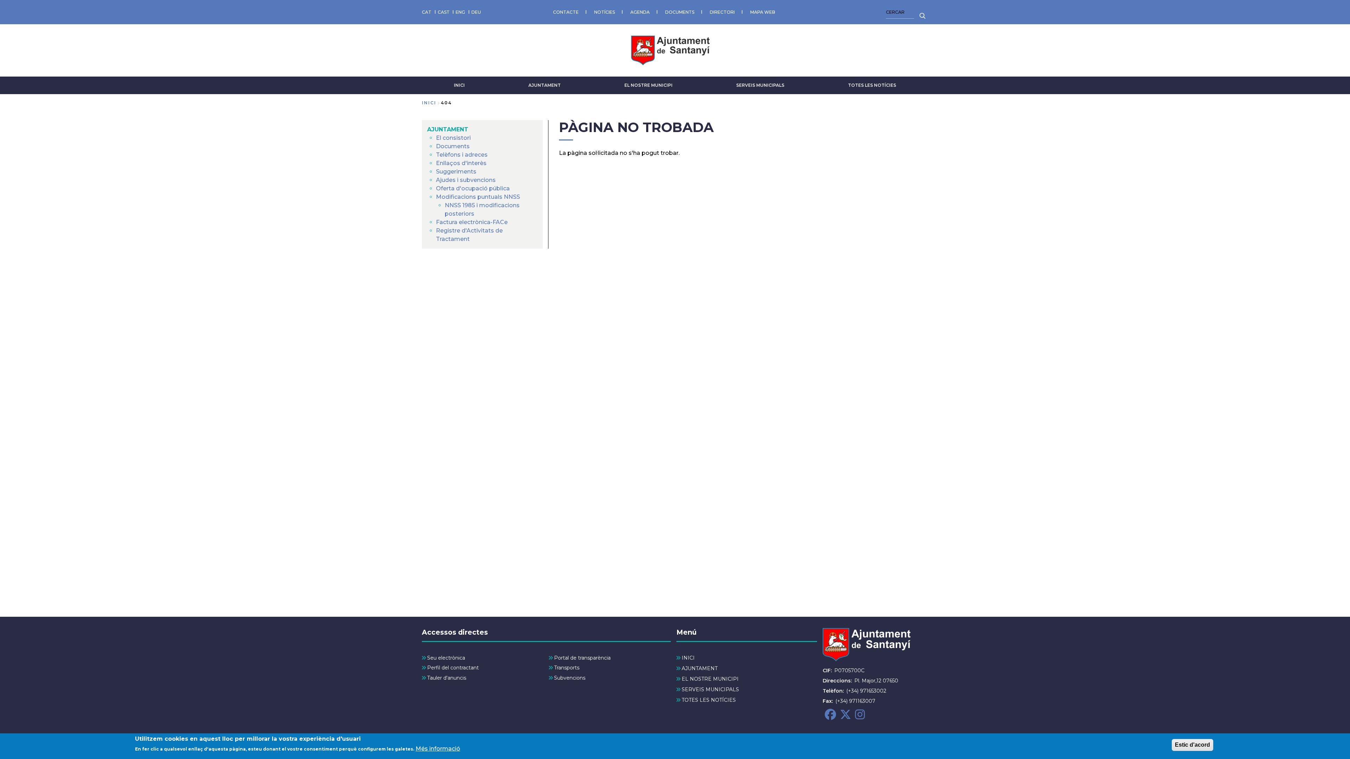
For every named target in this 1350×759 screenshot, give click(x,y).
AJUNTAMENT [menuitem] (447, 129)
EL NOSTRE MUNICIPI (648, 85)
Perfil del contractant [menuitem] (453, 667)
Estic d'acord (1192, 745)
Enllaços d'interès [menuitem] (461, 163)
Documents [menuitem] (453, 146)
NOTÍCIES (604, 12)
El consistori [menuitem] (453, 138)
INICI (459, 85)
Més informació (438, 748)
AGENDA (640, 12)
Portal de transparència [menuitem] (582, 657)
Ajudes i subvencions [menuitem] (466, 180)
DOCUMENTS (679, 12)
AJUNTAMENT (544, 85)
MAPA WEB (762, 12)
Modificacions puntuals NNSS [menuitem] (478, 197)
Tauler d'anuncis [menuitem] (446, 677)
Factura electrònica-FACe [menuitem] (472, 222)
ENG (460, 12)
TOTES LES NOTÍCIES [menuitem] (709, 700)
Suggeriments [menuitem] (456, 171)
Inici (429, 102)
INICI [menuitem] (688, 657)
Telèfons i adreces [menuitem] (462, 154)
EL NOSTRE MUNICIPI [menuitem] (710, 678)
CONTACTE (566, 12)
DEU (476, 12)
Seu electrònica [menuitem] (446, 657)
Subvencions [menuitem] (569, 677)
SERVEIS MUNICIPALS (760, 85)
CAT (426, 12)
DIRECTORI (722, 12)
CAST (444, 12)
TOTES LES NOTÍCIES (872, 85)
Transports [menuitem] (566, 667)
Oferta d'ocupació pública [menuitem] (473, 188)
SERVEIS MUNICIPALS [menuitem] (710, 689)
